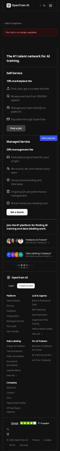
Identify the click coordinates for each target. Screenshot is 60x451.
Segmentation (14, 370)
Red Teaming (38, 309)
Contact (10, 392)
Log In (11, 285)
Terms (12, 445)
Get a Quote (17, 212)
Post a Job (16, 128)
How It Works (13, 300)
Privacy (35, 439)
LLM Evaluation (39, 314)
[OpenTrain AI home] (16, 5)
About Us (11, 387)
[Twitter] (8, 429)
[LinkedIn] (8, 434)
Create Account (26, 285)
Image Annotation (16, 345)
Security (24, 445)
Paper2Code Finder (16, 402)
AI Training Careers (42, 354)
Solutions (11, 310)
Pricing (10, 305)
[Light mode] (40, 5)
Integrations (13, 315)
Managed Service (15, 321)
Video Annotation (15, 356)
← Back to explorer (12, 23)
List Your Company (41, 360)
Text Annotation (14, 351)
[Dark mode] (44, 5)
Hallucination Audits (42, 328)
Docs (9, 397)
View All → (37, 333)
